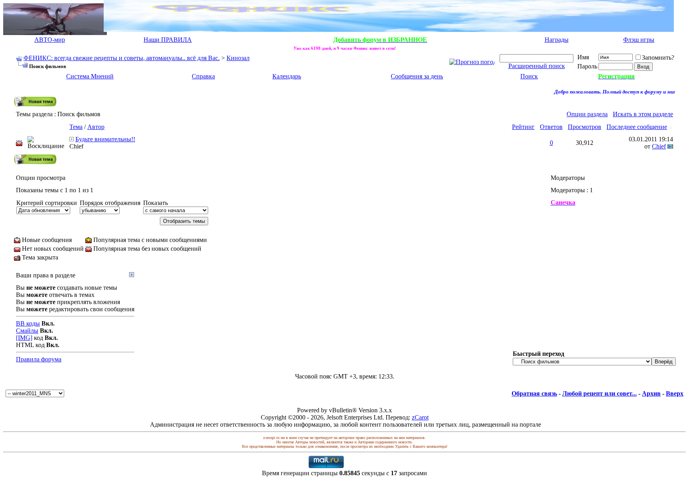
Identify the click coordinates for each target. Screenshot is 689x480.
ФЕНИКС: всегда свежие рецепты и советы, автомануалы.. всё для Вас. (122, 58)
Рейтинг (523, 126)
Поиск (529, 76)
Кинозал (238, 58)
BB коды (28, 323)
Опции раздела (587, 114)
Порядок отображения (110, 202)
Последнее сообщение (636, 126)
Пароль (587, 66)
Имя (583, 57)
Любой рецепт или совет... (599, 393)
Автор (95, 126)
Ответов (551, 126)
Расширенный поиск (536, 65)
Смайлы (27, 330)
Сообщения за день (417, 76)
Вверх (674, 393)
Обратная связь (534, 393)
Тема (76, 126)
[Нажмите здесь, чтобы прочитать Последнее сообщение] (71, 139)
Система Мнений (90, 76)
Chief (76, 146)
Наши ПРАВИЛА (168, 39)
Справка (203, 76)
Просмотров (584, 126)
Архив (651, 393)
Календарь (286, 76)
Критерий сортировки (46, 202)
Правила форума (38, 359)
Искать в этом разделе (643, 114)
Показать (155, 202)
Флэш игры (638, 39)
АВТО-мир (49, 39)
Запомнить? (658, 57)
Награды (557, 39)
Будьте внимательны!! (105, 139)
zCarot (420, 417)
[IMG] (24, 337)
